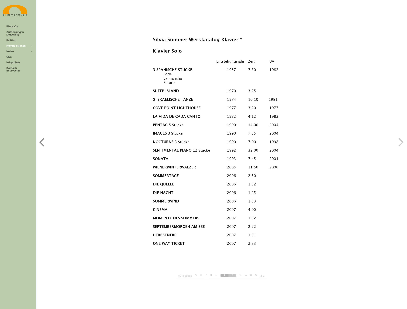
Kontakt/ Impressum (13, 69)
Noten (10, 51)
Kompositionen (16, 46)
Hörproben (13, 62)
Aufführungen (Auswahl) (15, 33)
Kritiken (11, 40)
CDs (9, 57)
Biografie (12, 26)
